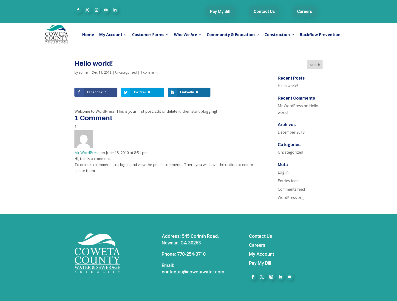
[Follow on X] (87, 10)
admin (83, 72)
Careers (304, 11)
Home (88, 34)
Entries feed (288, 180)
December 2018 (291, 132)
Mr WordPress (86, 152)
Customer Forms (148, 34)
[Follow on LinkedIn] (115, 10)
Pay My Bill (220, 11)
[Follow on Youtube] (105, 10)
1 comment (149, 72)
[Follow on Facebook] (78, 10)
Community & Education (231, 34)
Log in (283, 172)
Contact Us (264, 11)
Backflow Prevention (320, 34)
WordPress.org (291, 197)
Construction (277, 34)
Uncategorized (126, 72)
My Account (110, 34)
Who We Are (185, 34)
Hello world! (288, 85)
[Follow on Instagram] (96, 10)
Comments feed (291, 189)
